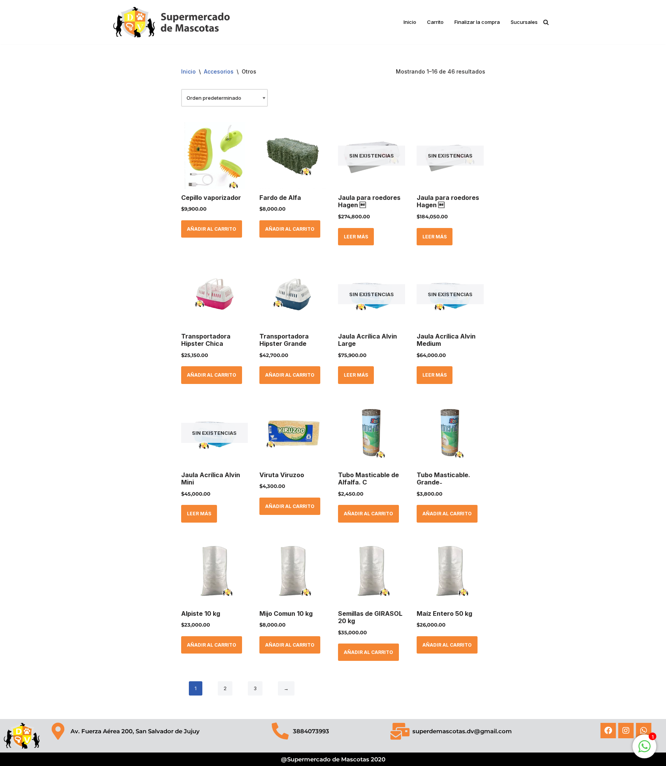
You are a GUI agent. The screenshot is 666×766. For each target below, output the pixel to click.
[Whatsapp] (643, 730)
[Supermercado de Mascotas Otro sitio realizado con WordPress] (171, 22)
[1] (644, 751)
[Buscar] (546, 22)
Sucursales (524, 22)
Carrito (435, 22)
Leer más (356, 237)
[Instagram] (626, 730)
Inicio (410, 22)
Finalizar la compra (477, 22)
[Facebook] (608, 730)
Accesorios (219, 71)
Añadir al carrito (211, 229)
